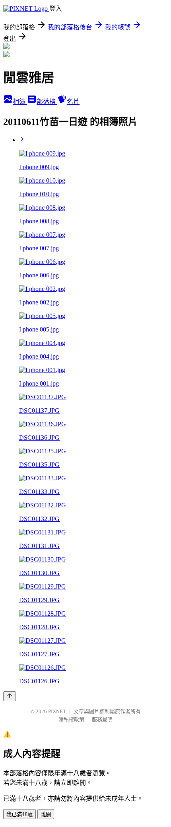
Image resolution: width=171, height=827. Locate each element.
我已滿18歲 (19, 814)
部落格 (47, 101)
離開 (46, 814)
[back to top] (9, 696)
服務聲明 (102, 719)
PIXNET (57, 711)
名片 (73, 101)
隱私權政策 (71, 719)
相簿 (20, 101)
